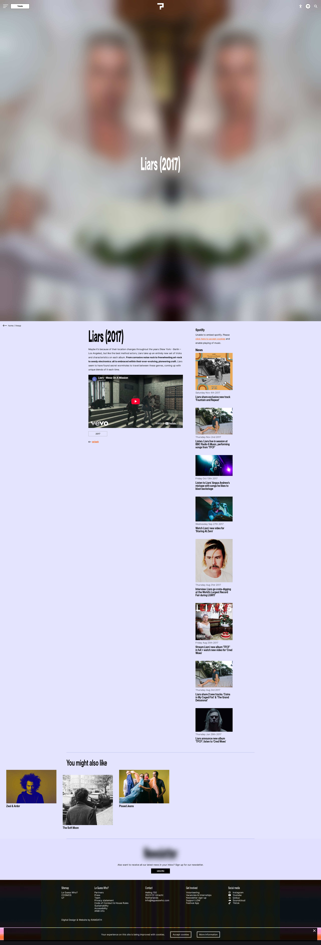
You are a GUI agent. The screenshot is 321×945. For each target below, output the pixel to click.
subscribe (160, 871)
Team (97, 897)
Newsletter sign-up (196, 897)
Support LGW (193, 900)
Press (97, 895)
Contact (148, 888)
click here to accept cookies (210, 338)
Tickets (20, 6)
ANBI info (99, 911)
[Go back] (5, 326)
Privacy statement (104, 900)
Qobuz (236, 897)
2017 (98, 433)
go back (95, 441)
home (10, 325)
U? (62, 897)
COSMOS (66, 895)
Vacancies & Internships (198, 895)
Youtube (237, 895)
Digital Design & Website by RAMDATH (81, 920)
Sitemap (65, 888)
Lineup (18, 325)
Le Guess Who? (69, 892)
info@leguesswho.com (157, 900)
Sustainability (101, 905)
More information (208, 934)
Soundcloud (238, 900)
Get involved (191, 888)
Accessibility (100, 908)
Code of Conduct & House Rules (111, 903)
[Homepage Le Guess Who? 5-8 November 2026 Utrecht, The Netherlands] (160, 6)
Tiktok (235, 903)
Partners (99, 892)
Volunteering (192, 892)
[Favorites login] (307, 6)
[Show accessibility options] (301, 6)
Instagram (238, 892)
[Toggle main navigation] (5, 6)
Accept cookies (181, 934)
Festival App (192, 903)
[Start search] (315, 6)
